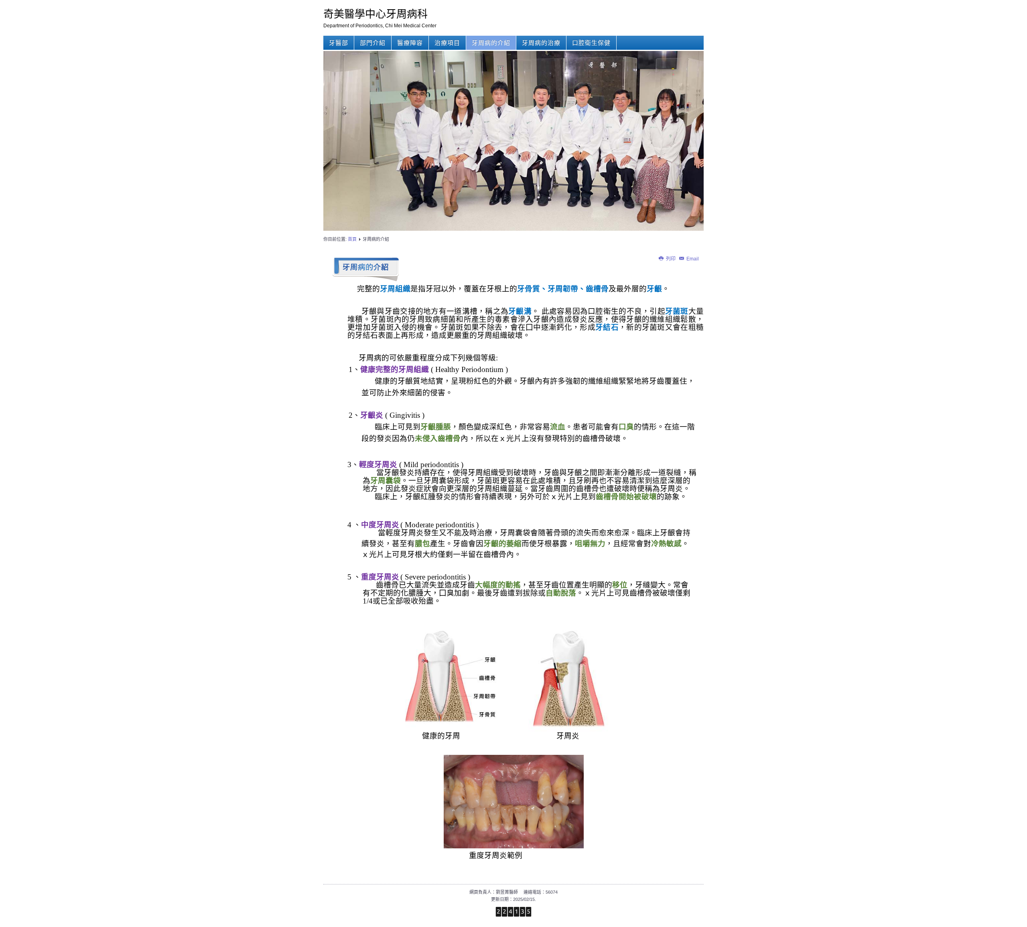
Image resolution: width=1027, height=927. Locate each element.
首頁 (352, 239)
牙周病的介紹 (491, 42)
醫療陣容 (410, 42)
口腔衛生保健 (591, 42)
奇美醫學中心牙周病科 (375, 13)
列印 (671, 259)
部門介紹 (373, 42)
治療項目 (447, 42)
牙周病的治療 (541, 42)
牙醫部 (338, 42)
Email (692, 259)
